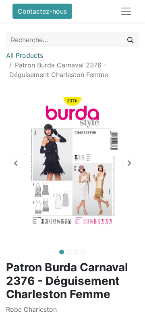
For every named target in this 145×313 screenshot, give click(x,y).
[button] (16, 163)
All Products (24, 55)
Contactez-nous (42, 11)
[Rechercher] (130, 39)
